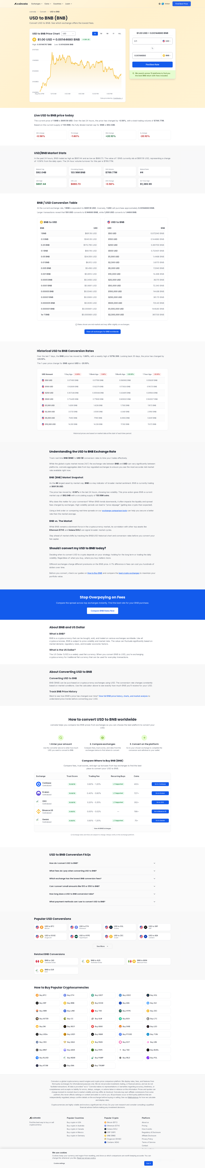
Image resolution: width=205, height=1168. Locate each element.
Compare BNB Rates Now (102, 611)
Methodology (133, 1097)
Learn (67, 4)
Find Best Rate (152, 64)
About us (145, 1122)
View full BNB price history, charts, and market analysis (123, 696)
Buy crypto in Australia (75, 1126)
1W (101, 33)
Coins (46, 4)
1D (95, 33)
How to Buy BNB (94, 573)
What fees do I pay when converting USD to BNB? (73, 870)
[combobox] (166, 41)
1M (107, 33)
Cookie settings (59, 1163)
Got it (148, 1163)
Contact (145, 1146)
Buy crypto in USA (74, 1122)
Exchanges (35, 4)
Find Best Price (181, 4)
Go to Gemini (160, 820)
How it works (147, 1129)
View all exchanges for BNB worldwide (102, 332)
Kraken (45, 792)
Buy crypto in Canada (75, 1129)
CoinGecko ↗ (118, 98)
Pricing (144, 1126)
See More (101, 946)
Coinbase (46, 783)
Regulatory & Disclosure (151, 1132)
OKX (44, 801)
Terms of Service (148, 1142)
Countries (57, 4)
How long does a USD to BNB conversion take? (71, 894)
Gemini (45, 819)
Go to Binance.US (160, 811)
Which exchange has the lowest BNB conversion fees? (75, 878)
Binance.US (47, 810)
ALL (119, 33)
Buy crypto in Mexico (75, 1132)
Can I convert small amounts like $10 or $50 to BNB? (74, 886)
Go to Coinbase (160, 784)
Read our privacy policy (86, 1158)
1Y (113, 33)
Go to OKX (160, 802)
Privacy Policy (147, 1139)
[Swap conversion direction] (152, 48)
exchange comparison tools (114, 510)
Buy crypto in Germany (76, 1136)
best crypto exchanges (129, 573)
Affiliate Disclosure (149, 1136)
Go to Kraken (160, 793)
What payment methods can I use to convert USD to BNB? (77, 901)
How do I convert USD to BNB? (63, 863)
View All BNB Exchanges (102, 828)
